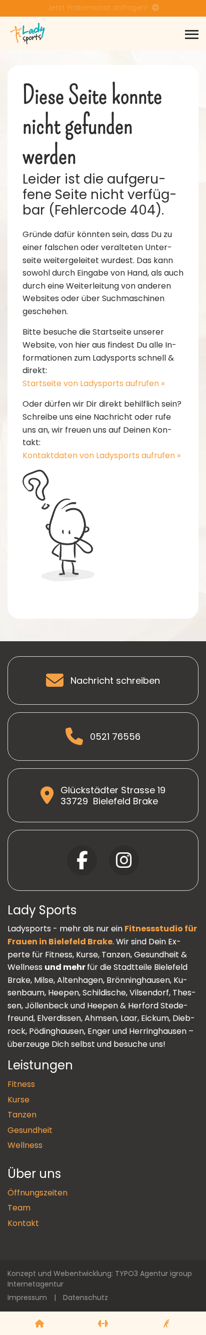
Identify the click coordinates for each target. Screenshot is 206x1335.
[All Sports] (102, 1323)
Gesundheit (30, 1130)
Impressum (27, 1297)
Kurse (19, 1099)
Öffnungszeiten (38, 1192)
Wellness (25, 1145)
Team (19, 1207)
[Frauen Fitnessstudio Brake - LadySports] (28, 33)
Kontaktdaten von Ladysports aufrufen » (101, 455)
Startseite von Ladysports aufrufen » (93, 383)
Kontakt (23, 1223)
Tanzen (22, 1114)
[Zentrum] (39, 1323)
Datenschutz (85, 1297)
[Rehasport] (166, 1323)
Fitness (21, 1084)
